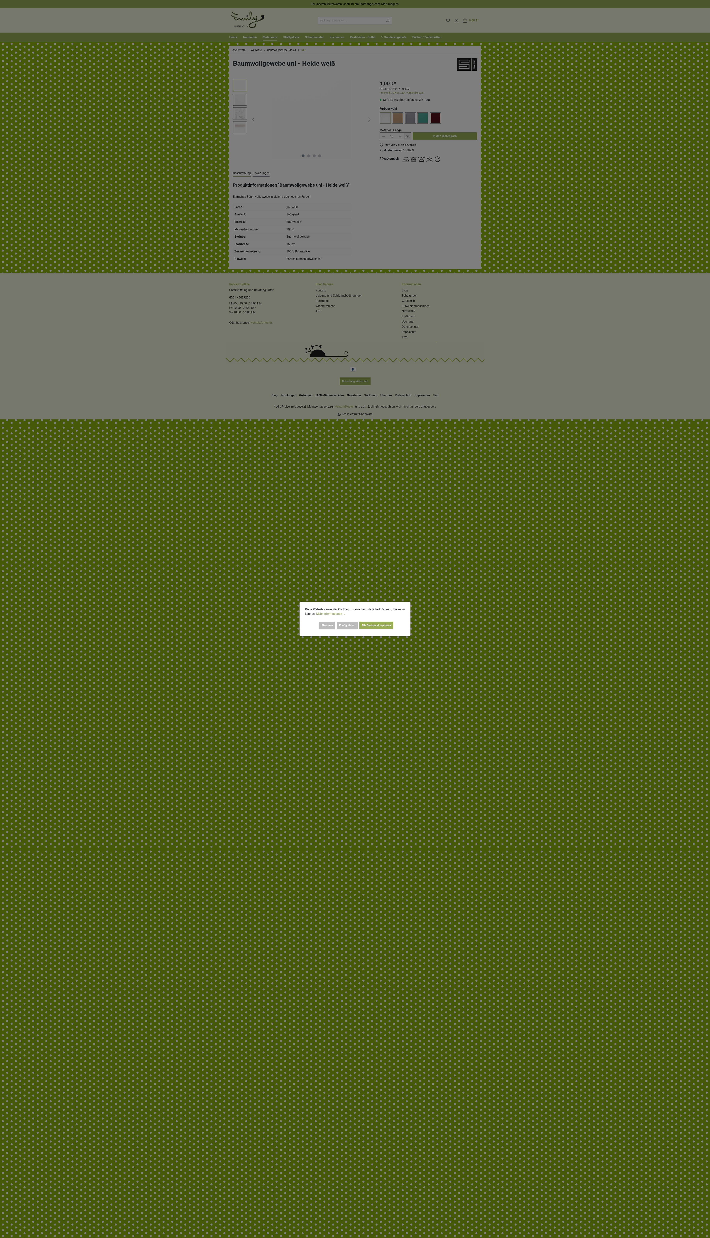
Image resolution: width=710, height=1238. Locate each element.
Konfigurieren (347, 625)
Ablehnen (327, 625)
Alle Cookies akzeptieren (376, 625)
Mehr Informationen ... (330, 613)
